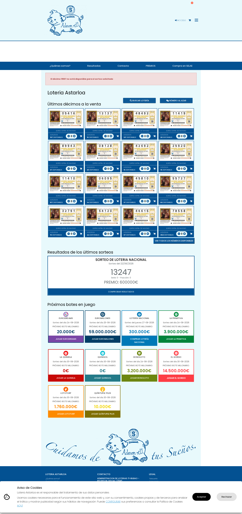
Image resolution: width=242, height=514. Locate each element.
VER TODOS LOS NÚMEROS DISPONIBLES (174, 240)
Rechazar (226, 496)
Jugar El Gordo (176, 378)
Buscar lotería (140, 100)
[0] (191, 20)
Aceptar (201, 496)
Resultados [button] (94, 65)
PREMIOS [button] (150, 65)
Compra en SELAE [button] (182, 65)
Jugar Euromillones (103, 339)
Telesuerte (153, 478)
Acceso (181, 20)
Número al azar (177, 100)
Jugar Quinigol (102, 378)
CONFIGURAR (113, 501)
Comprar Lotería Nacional (139, 340)
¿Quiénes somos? (53, 478)
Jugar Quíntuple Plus (102, 413)
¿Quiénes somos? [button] (60, 65)
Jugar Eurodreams (66, 339)
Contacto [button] (123, 65)
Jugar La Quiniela (65, 378)
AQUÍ (20, 505)
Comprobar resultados (121, 291)
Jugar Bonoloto (139, 378)
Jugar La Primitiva (176, 339)
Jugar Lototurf (66, 413)
